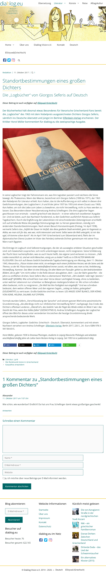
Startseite (43, 509)
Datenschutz (45, 526)
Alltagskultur (97, 3)
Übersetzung (44, 3)
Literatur (58, 3)
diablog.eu (11, 4)
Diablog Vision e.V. (43, 44)
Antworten (7, 410)
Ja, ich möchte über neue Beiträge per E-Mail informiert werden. (35, 478)
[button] (10, 345)
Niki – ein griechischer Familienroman (88, 526)
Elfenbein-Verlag (72, 117)
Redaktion (7, 72)
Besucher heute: (13, 538)
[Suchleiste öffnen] (19, 60)
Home (8, 44)
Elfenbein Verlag (54, 325)
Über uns (24, 44)
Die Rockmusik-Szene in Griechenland (21, 362)
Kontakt (61, 44)
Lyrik (16, 359)
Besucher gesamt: (14, 542)
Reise (85, 3)
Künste (72, 3)
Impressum (44, 518)
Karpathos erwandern (14, 364)
